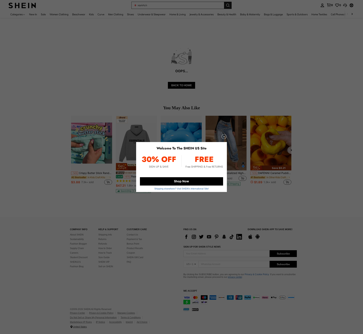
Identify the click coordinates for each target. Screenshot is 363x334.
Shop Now (181, 181)
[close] (224, 136)
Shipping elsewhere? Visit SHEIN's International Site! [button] (181, 188)
